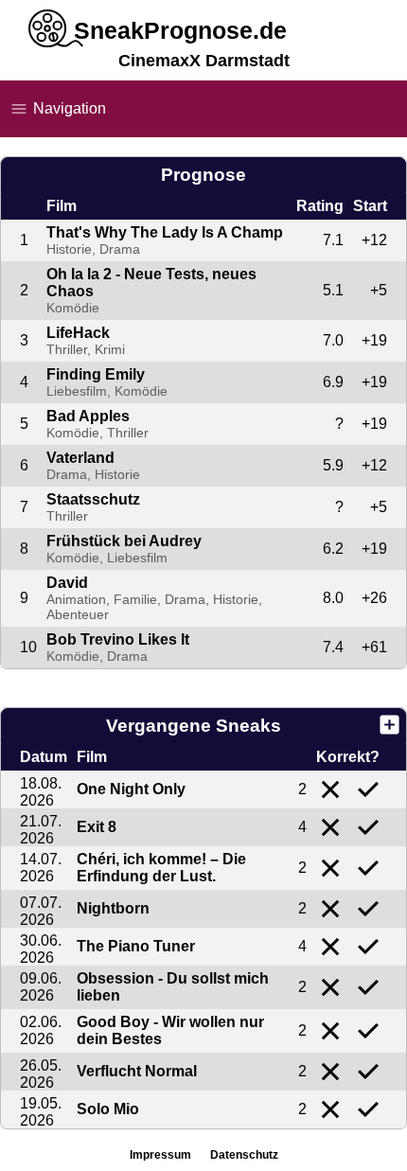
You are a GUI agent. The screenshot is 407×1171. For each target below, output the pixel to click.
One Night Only (131, 789)
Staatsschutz (93, 499)
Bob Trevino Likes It (117, 639)
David (67, 583)
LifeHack (78, 333)
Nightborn (113, 908)
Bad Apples (88, 416)
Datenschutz (244, 1155)
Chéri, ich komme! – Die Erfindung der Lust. (161, 867)
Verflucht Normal (137, 1071)
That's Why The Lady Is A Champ (164, 232)
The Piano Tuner (136, 946)
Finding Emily (95, 374)
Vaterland (80, 458)
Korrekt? (348, 757)
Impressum (160, 1155)
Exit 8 (96, 827)
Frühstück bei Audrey (124, 541)
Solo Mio (108, 1109)
